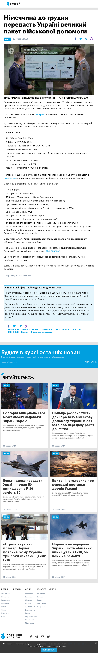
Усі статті (41, 594)
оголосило (10, 178)
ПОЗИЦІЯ (17, 589)
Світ (3, 616)
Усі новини (5, 594)
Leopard (66, 329)
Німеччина (13, 329)
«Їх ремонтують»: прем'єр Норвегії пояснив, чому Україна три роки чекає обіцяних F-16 (24, 552)
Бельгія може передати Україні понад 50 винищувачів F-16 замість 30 (23, 487)
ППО (57, 329)
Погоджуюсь (49, 650)
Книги (39, 600)
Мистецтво (42, 603)
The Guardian (53, 251)
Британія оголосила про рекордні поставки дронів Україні (73, 485)
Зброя (35, 329)
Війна (6, 386)
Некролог (41, 607)
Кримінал (5, 603)
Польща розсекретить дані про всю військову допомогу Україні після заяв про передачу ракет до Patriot (73, 421)
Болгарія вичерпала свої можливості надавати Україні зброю (24, 417)
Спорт (4, 610)
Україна (25, 329)
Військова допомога (42, 332)
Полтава (5, 613)
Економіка (5, 600)
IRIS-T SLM (78, 329)
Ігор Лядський (31, 616)
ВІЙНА (7, 39)
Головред (29, 594)
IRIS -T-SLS (13, 332)
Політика (5, 597)
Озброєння (46, 329)
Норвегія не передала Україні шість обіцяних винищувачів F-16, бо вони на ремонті (71, 550)
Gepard (24, 332)
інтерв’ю (40, 114)
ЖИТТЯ (52, 589)
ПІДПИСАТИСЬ (91, 362)
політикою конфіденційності (80, 644)
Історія (40, 597)
